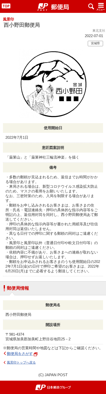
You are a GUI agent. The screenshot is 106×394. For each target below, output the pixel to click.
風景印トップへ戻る (21, 362)
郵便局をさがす (20, 353)
